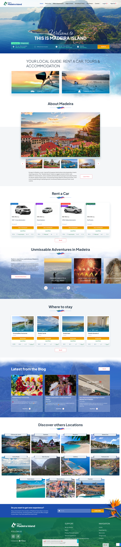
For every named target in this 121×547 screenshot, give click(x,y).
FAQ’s (66, 530)
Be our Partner (69, 527)
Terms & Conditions (70, 535)
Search (103, 46)
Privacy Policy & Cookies (72, 533)
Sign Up (112, 3)
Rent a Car (48, 3)
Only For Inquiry (22, 227)
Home (41, 3)
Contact (97, 3)
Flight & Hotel (69, 3)
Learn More (86, 176)
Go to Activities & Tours (20, 276)
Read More (25, 408)
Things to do (102, 535)
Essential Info (103, 530)
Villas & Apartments (58, 3)
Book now (23, 338)
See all (60, 240)
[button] (98, 163)
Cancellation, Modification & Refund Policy (77, 538)
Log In (104, 3)
